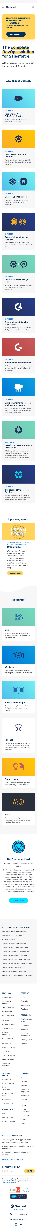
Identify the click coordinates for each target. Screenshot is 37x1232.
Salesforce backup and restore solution (17, 963)
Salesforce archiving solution (13, 967)
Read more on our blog (11, 1160)
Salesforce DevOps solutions (16, 928)
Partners (24, 1085)
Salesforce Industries (6, 1064)
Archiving (5, 1051)
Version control (8, 1007)
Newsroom (25, 1096)
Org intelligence (8, 1015)
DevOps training (8, 1083)
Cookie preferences (25, 1110)
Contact (24, 1100)
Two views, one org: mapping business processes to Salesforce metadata (16, 1141)
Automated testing (9, 1028)
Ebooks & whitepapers (25, 1034)
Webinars (24, 1029)
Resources (26, 1015)
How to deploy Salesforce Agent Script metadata (16, 1153)
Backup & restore (8, 1048)
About (23, 1077)
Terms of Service (7, 1183)
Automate (6, 1020)
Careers (24, 1081)
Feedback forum (8, 1117)
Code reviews (7, 1039)
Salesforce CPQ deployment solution (16, 959)
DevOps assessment (6, 1088)
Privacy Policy (12, 1179)
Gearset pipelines (8, 940)
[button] (33, 7)
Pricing (23, 997)
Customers (25, 1025)
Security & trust (26, 1040)
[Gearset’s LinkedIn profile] (16, 1224)
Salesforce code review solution (14, 944)
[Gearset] (9, 7)
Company (25, 1073)
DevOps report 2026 (26, 1020)
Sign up (29, 1171)
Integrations (25, 1005)
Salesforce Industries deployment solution (17, 975)
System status (7, 1103)
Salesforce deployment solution (14, 932)
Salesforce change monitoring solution (16, 951)
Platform (6, 993)
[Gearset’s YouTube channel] (21, 1224)
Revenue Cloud (8, 1059)
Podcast (24, 1044)
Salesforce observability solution (14, 955)
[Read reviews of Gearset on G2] (14, 1190)
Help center (6, 1079)
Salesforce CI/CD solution (12, 936)
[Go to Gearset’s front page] (18, 1206)
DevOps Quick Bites (7, 1094)
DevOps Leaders (8, 1121)
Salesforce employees (25, 1090)
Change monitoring (6, 1033)
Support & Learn (7, 1074)
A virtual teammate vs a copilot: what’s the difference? (18, 1147)
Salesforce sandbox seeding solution (16, 971)
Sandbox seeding (8, 1055)
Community (7, 1109)
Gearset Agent (7, 997)
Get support (6, 1100)
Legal (23, 1106)
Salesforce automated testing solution (16, 947)
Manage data (7, 1044)
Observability (7, 1011)
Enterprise (24, 1001)
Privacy (23, 1119)
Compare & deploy (6, 1002)
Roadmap (24, 1009)
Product (25, 993)
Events (4, 1113)
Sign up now (18, 900)
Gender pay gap (27, 1115)
